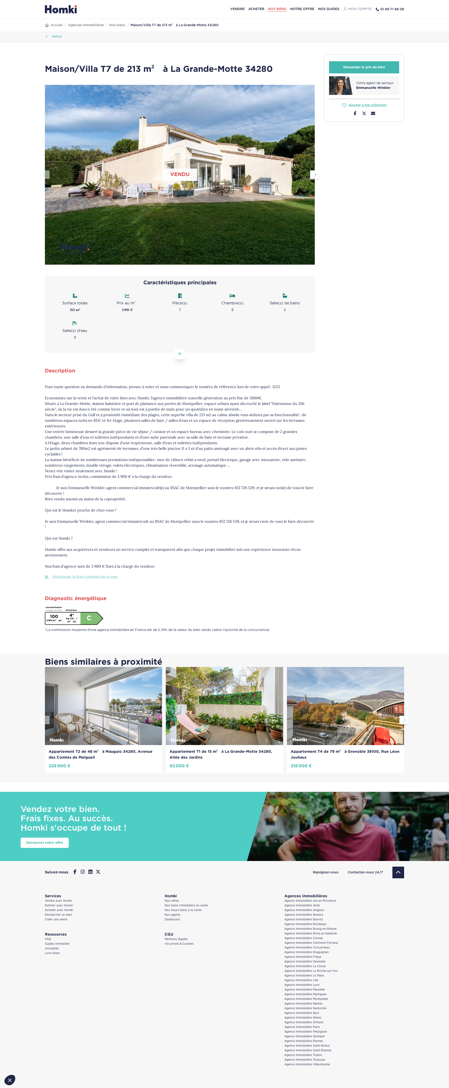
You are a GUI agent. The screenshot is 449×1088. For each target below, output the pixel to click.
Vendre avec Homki (58, 901)
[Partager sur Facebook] (355, 114)
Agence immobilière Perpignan (305, 1031)
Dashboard (172, 919)
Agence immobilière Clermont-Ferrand (311, 943)
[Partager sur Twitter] (364, 114)
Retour (56, 36)
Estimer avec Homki (59, 905)
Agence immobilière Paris (302, 1027)
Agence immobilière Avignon (304, 910)
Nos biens (277, 9)
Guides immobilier (57, 944)
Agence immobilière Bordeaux (305, 924)
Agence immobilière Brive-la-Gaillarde (310, 933)
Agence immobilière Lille (301, 980)
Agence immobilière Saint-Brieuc (307, 1046)
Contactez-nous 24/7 (365, 872)
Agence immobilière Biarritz (303, 919)
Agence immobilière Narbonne (305, 1008)
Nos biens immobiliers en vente (186, 905)
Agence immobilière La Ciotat (305, 966)
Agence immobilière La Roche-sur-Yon (311, 971)
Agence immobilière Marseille (304, 989)
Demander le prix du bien (364, 67)
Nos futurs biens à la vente (183, 910)
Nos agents (172, 915)
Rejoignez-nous (325, 872)
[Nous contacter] (373, 114)
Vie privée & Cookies (179, 944)
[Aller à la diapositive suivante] (315, 174)
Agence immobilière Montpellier (306, 999)
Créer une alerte (56, 919)
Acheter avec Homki (59, 910)
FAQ (48, 939)
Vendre (237, 9)
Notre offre (302, 9)
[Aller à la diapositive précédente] (45, 174)
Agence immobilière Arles (302, 905)
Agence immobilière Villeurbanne (307, 1064)
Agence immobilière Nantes (303, 1003)
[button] (9, 1080)
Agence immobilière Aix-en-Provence (310, 901)
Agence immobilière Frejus (302, 957)
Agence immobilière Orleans (303, 1022)
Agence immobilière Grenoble (305, 961)
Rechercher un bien (58, 915)
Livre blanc (52, 953)
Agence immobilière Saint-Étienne (307, 1050)
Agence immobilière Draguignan (306, 952)
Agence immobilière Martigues (305, 994)
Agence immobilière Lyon (301, 985)
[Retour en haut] (398, 872)
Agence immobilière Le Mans (304, 975)
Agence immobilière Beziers (303, 915)
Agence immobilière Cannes (303, 938)
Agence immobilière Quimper (304, 1036)
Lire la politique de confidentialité (30, 1049)
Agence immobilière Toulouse (304, 1060)
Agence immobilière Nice (301, 1013)
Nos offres (172, 901)
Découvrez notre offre (44, 842)
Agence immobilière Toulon (303, 1055)
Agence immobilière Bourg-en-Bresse (310, 929)
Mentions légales (176, 939)
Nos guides (328, 9)
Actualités (52, 948)
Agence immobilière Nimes (302, 1017)
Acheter (256, 9)
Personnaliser (29, 1064)
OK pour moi (78, 1064)
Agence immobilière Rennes (303, 1041)
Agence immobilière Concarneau (307, 947)
